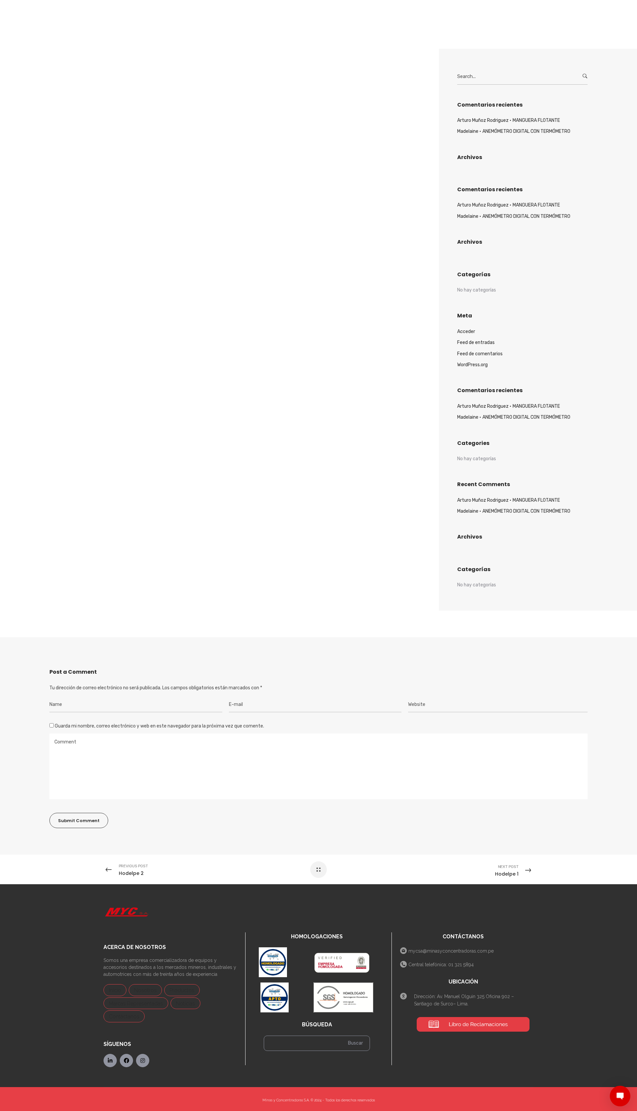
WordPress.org (472, 365)
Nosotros (145, 990)
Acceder (466, 331)
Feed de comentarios (480, 354)
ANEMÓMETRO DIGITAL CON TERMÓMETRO (526, 131)
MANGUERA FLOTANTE (536, 120)
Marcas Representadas (136, 1003)
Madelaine (467, 131)
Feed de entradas (476, 342)
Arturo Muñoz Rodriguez (483, 120)
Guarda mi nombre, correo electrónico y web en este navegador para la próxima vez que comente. (159, 726)
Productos (182, 990)
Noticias (185, 1003)
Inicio (115, 990)
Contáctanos (124, 1016)
